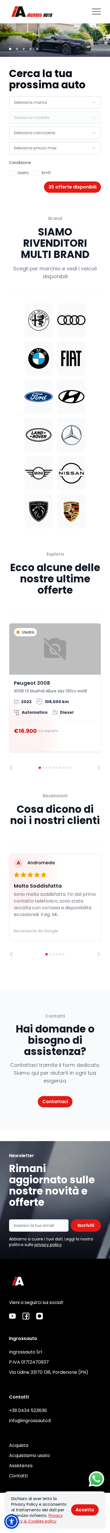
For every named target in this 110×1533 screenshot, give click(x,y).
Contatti (18, 1476)
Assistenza (20, 1465)
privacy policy (47, 1244)
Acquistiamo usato (29, 1455)
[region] (55, 696)
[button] (11, 1521)
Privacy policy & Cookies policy (37, 1518)
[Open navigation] (96, 11)
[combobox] (55, 102)
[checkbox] (11, 173)
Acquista (18, 1445)
